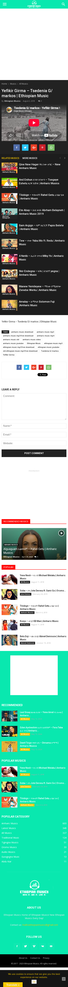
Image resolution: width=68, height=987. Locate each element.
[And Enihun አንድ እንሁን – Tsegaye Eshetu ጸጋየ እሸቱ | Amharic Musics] (9, 183)
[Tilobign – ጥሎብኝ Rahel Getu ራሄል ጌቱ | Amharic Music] (9, 198)
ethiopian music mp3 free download (18, 347)
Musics (13, 83)
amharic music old (11, 339)
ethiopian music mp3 (53, 343)
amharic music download (22, 332)
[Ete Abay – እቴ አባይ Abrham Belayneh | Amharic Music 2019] (9, 213)
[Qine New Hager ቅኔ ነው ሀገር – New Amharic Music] (9, 168)
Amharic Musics (9, 172)
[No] (64, 979)
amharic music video (32, 339)
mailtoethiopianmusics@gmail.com (40, 924)
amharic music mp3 (45, 332)
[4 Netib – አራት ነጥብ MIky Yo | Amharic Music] (9, 259)
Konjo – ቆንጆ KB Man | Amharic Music (39, 621)
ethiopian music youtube (48, 347)
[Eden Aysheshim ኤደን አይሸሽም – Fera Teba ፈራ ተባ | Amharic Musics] (9, 731)
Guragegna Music (10, 856)
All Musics (23, 83)
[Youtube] (51, 946)
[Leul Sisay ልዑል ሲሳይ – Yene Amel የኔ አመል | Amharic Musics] (9, 716)
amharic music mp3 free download (18, 335)
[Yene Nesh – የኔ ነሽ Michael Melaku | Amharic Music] (9, 579)
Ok (34, 981)
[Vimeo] (34, 946)
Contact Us (35, 958)
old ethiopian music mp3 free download (20, 351)
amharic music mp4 (45, 335)
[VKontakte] (42, 946)
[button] (63, 4)
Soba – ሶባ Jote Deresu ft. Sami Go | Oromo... (43, 590)
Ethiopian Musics (12, 101)
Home (4, 83)
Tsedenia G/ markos (50, 351)
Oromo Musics (9, 847)
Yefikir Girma (8, 355)
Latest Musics (9, 828)
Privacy (46, 958)
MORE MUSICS (29, 158)
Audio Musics (8, 851)
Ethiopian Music (34, 343)
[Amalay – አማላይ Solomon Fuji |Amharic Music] (9, 305)
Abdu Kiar (6, 861)
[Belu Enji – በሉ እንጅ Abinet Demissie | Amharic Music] (9, 640)
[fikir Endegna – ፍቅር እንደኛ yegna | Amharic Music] (9, 274)
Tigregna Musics (10, 842)
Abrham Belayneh (6, 217)
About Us (23, 958)
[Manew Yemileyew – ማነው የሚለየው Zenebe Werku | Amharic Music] (9, 290)
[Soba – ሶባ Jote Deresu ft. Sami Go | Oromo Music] (9, 594)
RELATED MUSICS (10, 158)
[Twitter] (25, 946)
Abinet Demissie (27, 643)
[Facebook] (17, 946)
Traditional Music (10, 837)
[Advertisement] (34, 44)
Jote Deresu (25, 594)
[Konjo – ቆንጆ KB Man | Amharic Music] (9, 625)
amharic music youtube (13, 343)
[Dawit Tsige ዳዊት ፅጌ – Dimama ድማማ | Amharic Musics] (9, 746)
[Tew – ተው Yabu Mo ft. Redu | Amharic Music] (9, 244)
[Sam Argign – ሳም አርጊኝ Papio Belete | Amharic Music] (9, 229)
